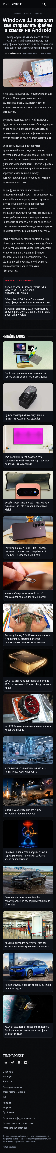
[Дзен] (26, 1062)
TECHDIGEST (12, 4)
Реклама (7, 1102)
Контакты (7, 1081)
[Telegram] (12, 1062)
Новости (27, 13)
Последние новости (12, 1087)
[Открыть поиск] (43, 4)
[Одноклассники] (19, 1062)
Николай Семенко (13, 53)
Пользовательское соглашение (18, 1123)
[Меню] (50, 4)
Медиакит (8, 1107)
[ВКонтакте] (5, 1062)
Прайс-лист (8, 1112)
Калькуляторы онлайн (14, 1092)
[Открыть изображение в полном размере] (28, 73)
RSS (4, 1097)
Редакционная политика (15, 1128)
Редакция (7, 1076)
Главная (17, 13)
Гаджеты (38, 13)
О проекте (8, 1071)
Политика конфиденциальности (19, 1118)
